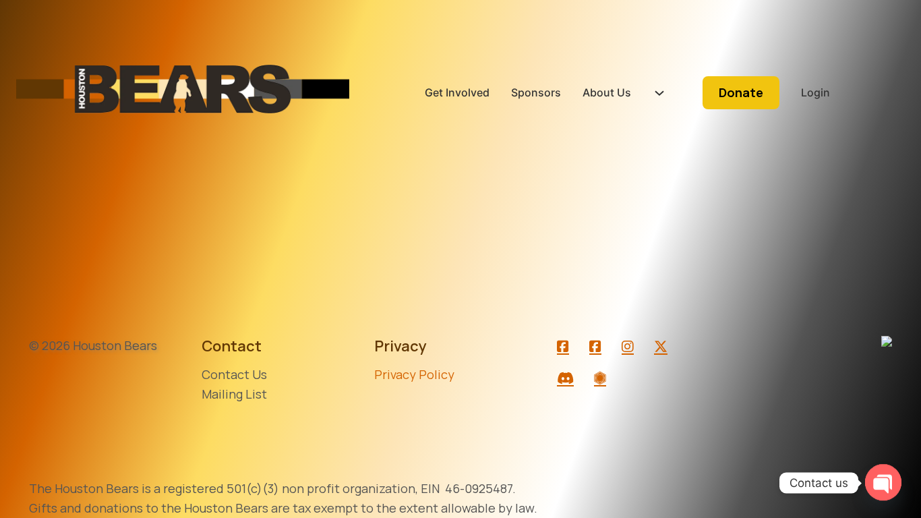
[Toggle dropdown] (659, 93)
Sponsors (536, 92)
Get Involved (457, 92)
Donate (741, 92)
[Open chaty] (883, 483)
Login (815, 92)
